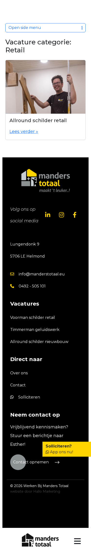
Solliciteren (28, 397)
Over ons (19, 373)
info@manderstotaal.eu (41, 274)
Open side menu (24, 27)
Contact (18, 385)
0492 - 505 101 (32, 286)
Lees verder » (23, 131)
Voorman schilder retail (32, 317)
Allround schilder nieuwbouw (39, 341)
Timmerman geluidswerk (34, 329)
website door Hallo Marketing (35, 491)
